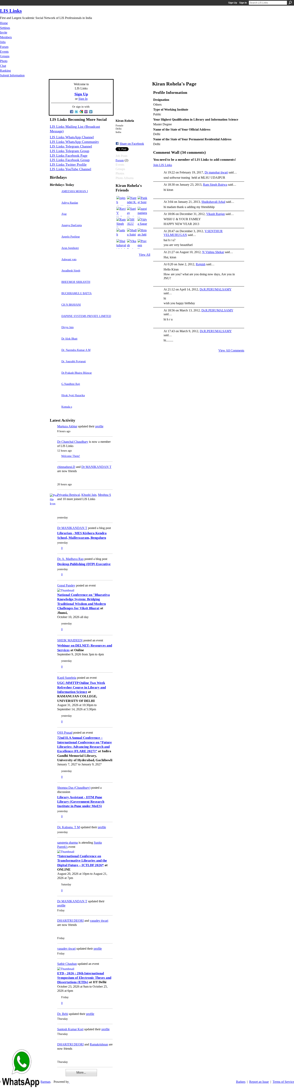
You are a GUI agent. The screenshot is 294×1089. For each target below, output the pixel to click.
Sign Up (232, 2)
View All (144, 254)
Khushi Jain (88, 494)
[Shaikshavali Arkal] (121, 244)
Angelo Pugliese (70, 236)
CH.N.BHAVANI (71, 304)
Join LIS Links (162, 165)
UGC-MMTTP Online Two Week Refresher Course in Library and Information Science (81, 687)
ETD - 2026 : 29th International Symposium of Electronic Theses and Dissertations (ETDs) (84, 977)
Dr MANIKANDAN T (96, 467)
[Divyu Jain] (54, 333)
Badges (240, 1081)
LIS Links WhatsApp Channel (72, 137)
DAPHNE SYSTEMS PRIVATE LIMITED (86, 316)
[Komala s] (54, 412)
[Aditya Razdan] (54, 208)
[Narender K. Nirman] (132, 201)
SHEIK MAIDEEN (70, 640)
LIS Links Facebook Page (68, 156)
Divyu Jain (67, 327)
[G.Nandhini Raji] (54, 389)
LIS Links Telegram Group (69, 151)
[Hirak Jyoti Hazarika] (54, 401)
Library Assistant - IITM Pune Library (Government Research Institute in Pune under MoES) (80, 801)
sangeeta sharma (67, 842)
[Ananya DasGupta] (54, 231)
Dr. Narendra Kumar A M (75, 350)
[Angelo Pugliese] (54, 242)
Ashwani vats (68, 259)
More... (81, 1072)
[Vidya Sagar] (142, 222)
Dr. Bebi (62, 1014)
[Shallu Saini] (132, 233)
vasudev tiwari (99, 920)
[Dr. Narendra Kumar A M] (54, 355)
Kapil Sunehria (66, 677)
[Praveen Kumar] (142, 244)
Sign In (243, 2)
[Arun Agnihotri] (54, 253)
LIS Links (11, 10)
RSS (52, 1075)
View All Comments (231, 350)
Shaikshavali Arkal (213, 201)
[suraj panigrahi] (142, 211)
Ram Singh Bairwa (215, 184)
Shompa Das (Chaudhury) (73, 787)
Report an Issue (259, 1081)
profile (99, 426)
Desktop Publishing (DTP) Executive (84, 564)
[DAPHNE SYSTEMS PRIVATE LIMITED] (54, 321)
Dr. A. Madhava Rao (70, 559)
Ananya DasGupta (71, 225)
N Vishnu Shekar (213, 252)
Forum (120, 160)
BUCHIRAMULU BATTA (76, 293)
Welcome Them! (70, 456)
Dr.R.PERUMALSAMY (215, 289)
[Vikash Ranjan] (132, 244)
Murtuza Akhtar (67, 426)
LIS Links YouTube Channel (70, 169)
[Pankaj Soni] (142, 201)
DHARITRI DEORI (70, 920)
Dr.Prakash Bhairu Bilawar (76, 372)
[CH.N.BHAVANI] (54, 310)
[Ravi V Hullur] (121, 211)
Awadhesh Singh (70, 270)
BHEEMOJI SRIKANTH (75, 281)
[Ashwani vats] (54, 265)
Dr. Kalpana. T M (68, 827)
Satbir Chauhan (67, 963)
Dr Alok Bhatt (69, 338)
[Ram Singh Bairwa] (121, 222)
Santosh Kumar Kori (70, 1029)
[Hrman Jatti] (142, 233)
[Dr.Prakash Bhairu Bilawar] (54, 378)
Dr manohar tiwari (216, 172)
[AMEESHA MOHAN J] (54, 197)
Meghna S (104, 494)
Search (290, 2)
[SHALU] (132, 222)
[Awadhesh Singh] (54, 276)
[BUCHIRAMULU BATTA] (54, 299)
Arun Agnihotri (70, 248)
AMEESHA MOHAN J (74, 191)
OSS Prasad (64, 732)
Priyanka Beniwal (68, 494)
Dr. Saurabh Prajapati (73, 361)
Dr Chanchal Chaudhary (72, 441)
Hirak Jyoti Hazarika (73, 395)
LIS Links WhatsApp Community (74, 142)
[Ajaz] (54, 219)
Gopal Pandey (66, 585)
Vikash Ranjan (215, 214)
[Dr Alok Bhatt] (54, 344)
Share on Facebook (132, 143)
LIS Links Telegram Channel (71, 146)
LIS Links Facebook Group (70, 160)
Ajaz (64, 213)
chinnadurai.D (66, 467)
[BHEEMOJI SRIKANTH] (54, 287)
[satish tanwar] (121, 233)
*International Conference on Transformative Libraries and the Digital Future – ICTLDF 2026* (82, 860)
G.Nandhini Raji (70, 383)
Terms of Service (283, 1081)
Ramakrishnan (99, 1044)
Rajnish (200, 264)
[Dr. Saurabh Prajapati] (54, 367)
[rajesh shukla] (121, 201)
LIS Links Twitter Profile (68, 164)
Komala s (66, 406)
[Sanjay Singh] (132, 211)
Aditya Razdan (69, 202)
